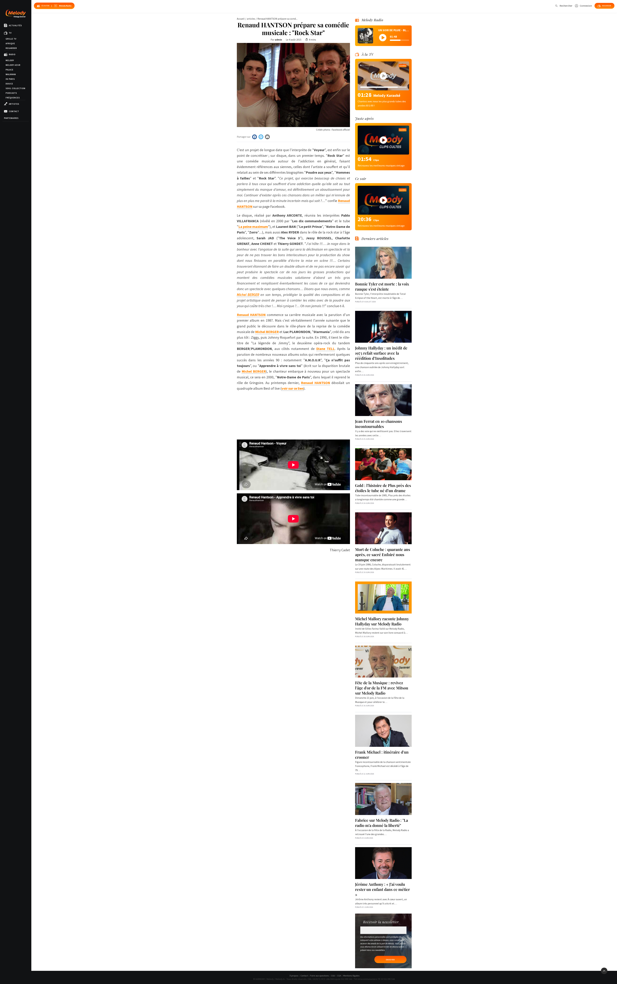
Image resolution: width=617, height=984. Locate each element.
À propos (294, 975)
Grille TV (11, 38)
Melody (10, 60)
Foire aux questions (319, 975)
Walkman (11, 74)
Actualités (15, 25)
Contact (14, 111)
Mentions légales (351, 975)
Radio (12, 54)
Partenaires (11, 118)
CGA (339, 975)
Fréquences (13, 97)
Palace (9, 69)
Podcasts (11, 93)
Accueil (241, 18)
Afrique (10, 43)
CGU (333, 975)
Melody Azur (13, 65)
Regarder (11, 48)
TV (10, 33)
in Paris (10, 79)
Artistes (14, 104)
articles (251, 18)
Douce (9, 83)
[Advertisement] (293, 413)
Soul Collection (15, 88)
